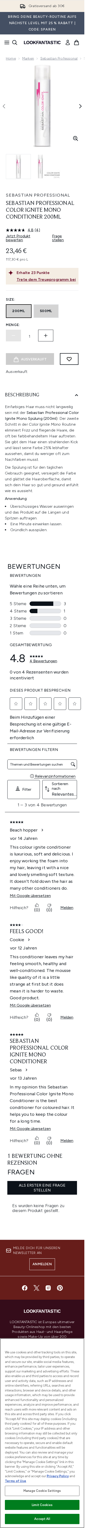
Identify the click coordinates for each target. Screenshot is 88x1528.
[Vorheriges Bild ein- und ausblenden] (4, 106)
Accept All (42, 1519)
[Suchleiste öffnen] (15, 42)
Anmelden (42, 1264)
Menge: (13, 325)
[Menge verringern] (13, 335)
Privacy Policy (58, 1476)
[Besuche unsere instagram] (48, 1288)
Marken (28, 58)
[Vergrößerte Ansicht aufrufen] (75, 138)
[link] (68, 42)
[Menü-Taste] (5, 42)
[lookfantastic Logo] (42, 42)
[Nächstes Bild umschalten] (80, 106)
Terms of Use (15, 1481)
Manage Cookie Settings (42, 1491)
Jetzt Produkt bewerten (18, 238)
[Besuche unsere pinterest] (60, 1288)
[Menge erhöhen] (45, 335)
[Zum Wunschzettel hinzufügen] (69, 359)
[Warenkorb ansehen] (76, 42)
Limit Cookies (42, 1505)
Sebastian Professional (58, 58)
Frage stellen (58, 238)
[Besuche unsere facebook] (25, 1288)
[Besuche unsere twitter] (36, 1288)
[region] (42, 1433)
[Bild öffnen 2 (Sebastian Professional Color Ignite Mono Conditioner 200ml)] (49, 166)
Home (11, 58)
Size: (10, 299)
